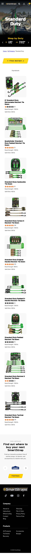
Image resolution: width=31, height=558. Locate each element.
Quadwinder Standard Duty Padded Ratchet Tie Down (15, 143)
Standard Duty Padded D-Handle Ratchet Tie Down (15, 300)
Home (5, 51)
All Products (11, 51)
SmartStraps (17, 550)
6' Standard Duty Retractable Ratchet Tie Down (14, 102)
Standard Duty (22, 42)
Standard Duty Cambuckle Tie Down (15, 183)
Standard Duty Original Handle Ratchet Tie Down (15, 261)
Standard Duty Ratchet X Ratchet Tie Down (15, 377)
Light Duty (10, 42)
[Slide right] (2, 42)
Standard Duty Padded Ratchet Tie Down (14, 338)
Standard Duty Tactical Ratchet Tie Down (14, 416)
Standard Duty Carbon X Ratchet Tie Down (14, 222)
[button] (2, 4)
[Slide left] (5, 468)
